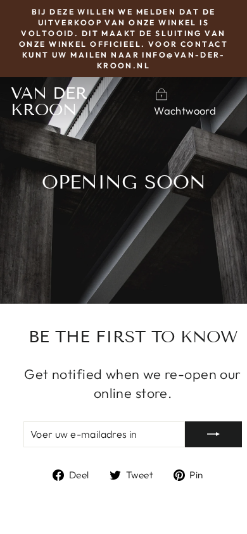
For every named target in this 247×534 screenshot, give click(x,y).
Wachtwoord (185, 110)
